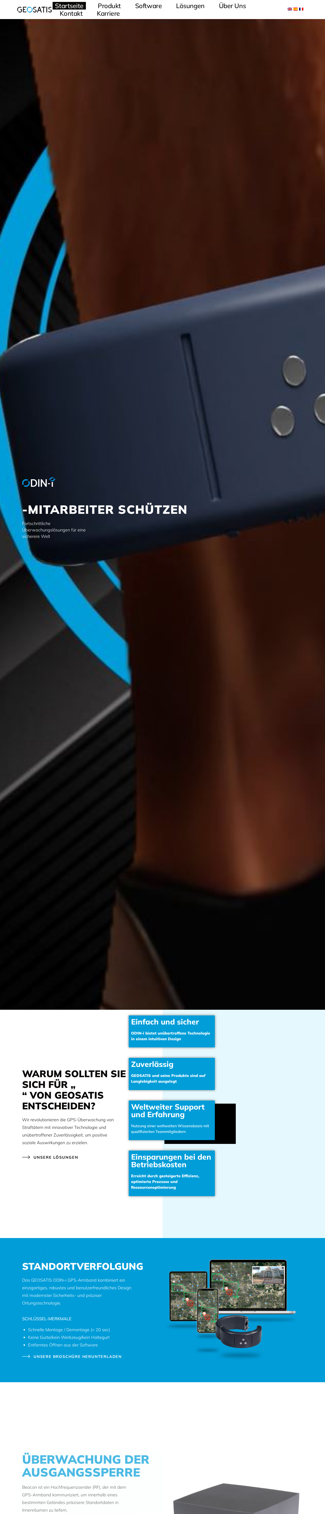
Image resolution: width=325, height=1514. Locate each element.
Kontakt (71, 13)
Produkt (109, 6)
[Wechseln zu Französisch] (301, 8)
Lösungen (190, 6)
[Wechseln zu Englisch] (290, 8)
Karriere (108, 13)
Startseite (69, 6)
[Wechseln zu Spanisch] (295, 8)
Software (148, 6)
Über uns (232, 6)
